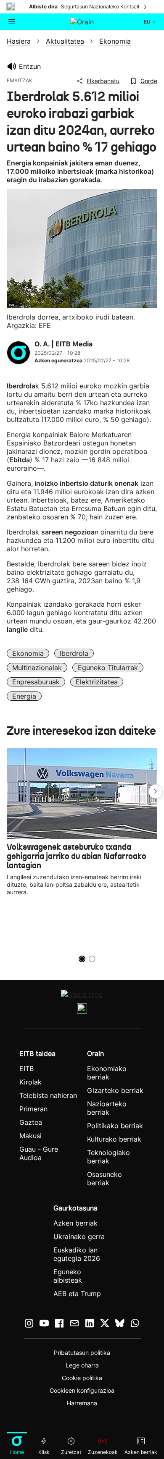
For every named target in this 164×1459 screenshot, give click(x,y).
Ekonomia (28, 653)
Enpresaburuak (36, 682)
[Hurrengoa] (146, 7)
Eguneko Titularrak (108, 667)
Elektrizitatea (97, 682)
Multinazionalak (37, 667)
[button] (155, 791)
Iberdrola (74, 653)
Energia (24, 696)
